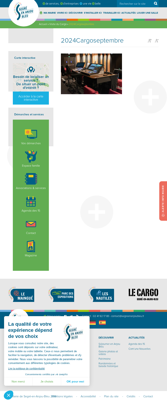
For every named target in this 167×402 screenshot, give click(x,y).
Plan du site (111, 396)
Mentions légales (62, 396)
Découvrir (76, 12)
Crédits (131, 396)
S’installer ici (93, 12)
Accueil (43, 24)
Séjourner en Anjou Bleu (109, 345)
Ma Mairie (50, 12)
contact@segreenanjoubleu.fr (127, 316)
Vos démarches (31, 143)
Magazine (31, 255)
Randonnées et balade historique (108, 365)
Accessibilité (88, 396)
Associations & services (31, 188)
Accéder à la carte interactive (30, 98)
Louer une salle (147, 12)
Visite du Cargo (58, 24)
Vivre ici (62, 12)
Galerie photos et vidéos (108, 353)
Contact (31, 233)
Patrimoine (105, 358)
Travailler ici (111, 12)
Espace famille (31, 165)
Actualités (128, 12)
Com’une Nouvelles (140, 349)
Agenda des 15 (31, 210)
